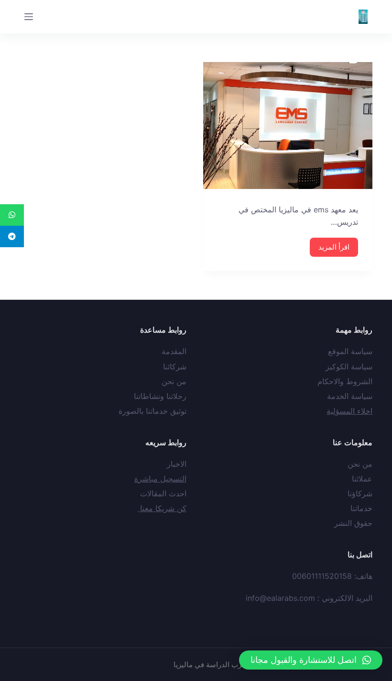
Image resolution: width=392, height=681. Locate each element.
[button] (310, 660)
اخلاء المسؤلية (349, 411)
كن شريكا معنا (162, 508)
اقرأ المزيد (333, 246)
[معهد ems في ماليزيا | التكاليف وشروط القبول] (287, 125)
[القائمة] (28, 16)
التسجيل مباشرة (160, 478)
